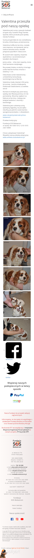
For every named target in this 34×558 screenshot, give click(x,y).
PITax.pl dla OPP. (23, 432)
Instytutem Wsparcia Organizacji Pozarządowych (17, 429)
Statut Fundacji (17, 508)
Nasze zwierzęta (17, 505)
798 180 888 (19, 465)
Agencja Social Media (17, 548)
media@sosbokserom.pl (19, 474)
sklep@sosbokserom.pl (19, 471)
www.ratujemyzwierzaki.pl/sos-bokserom (14, 116)
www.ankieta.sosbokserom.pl (14, 137)
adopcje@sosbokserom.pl (19, 467)
